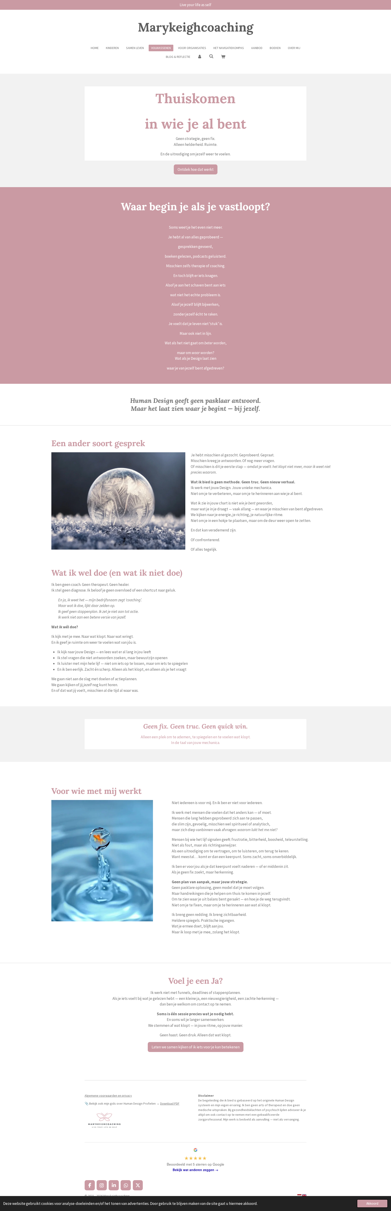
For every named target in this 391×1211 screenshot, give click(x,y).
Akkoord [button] (372, 1203)
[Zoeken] (211, 56)
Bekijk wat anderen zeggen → (195, 1169)
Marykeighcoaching (195, 27)
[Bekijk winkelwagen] (223, 57)
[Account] (200, 57)
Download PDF (169, 1103)
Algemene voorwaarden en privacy (108, 1096)
